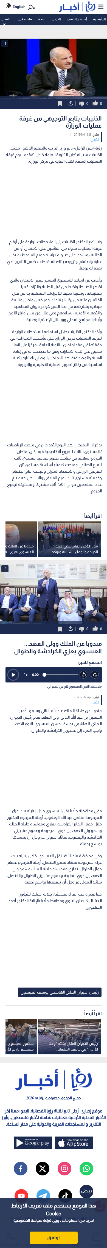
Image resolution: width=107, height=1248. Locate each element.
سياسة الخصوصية (27, 1220)
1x (26, 674)
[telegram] (43, 1196)
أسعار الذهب (77, 19)
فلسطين (25, 19)
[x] (42, 1168)
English (19, 7)
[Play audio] (13, 675)
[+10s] (95, 674)
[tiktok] (65, 1196)
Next (5, 594)
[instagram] (64, 1168)
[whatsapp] (86, 1168)
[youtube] (21, 1196)
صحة (41, 19)
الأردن (56, 19)
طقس (6, 19)
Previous (101, 594)
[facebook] (20, 1168)
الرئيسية (99, 19)
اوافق (53, 1237)
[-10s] (83, 674)
